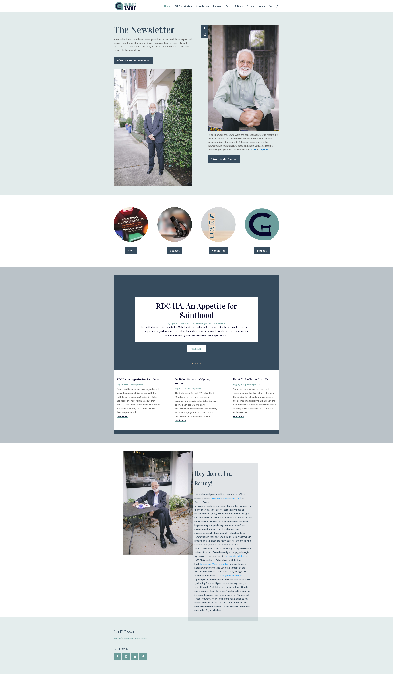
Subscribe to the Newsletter (133, 60)
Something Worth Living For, (214, 563)
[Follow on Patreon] (143, 656)
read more (122, 416)
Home (167, 6)
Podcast (217, 6)
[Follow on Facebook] (204, 28)
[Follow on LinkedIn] (134, 656)
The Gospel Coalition (234, 556)
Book (228, 6)
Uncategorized (203, 323)
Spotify (264, 149)
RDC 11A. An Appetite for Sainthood (196, 310)
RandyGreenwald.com (231, 575)
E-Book (239, 6)
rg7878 (174, 323)
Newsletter (218, 250)
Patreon (251, 6)
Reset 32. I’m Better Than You (251, 379)
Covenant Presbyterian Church (226, 498)
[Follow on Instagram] (204, 34)
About (262, 6)
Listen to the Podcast (224, 159)
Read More (196, 348)
